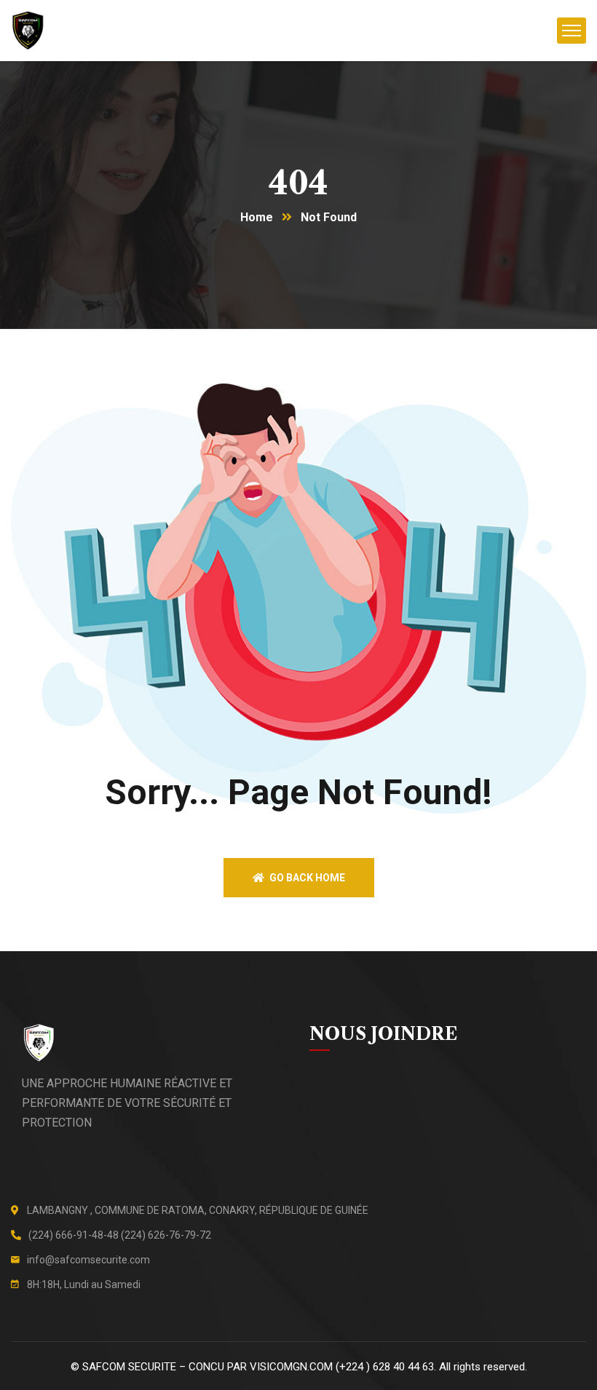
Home (256, 217)
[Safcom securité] (27, 30)
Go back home (306, 877)
